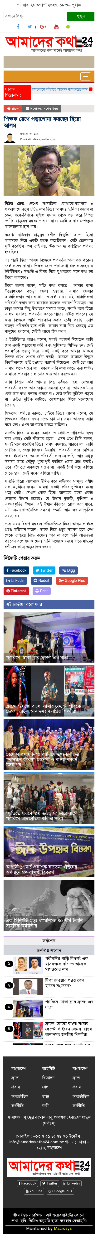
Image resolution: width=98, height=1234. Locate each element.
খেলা (46, 1087)
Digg (70, 570)
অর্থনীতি (17, 1105)
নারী (45, 1105)
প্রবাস (15, 1087)
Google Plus (74, 580)
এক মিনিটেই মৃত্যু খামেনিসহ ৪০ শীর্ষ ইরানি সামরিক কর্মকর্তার (44, 923)
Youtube (35, 1191)
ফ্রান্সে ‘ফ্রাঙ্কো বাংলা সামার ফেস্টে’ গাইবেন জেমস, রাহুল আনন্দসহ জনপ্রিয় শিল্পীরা (44, 708)
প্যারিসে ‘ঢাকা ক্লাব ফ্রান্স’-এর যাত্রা (37, 658)
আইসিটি (48, 1068)
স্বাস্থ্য (45, 1096)
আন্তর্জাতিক (19, 1096)
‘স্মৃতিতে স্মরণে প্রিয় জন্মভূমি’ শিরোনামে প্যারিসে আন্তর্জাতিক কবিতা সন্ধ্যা (41, 816)
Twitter (46, 570)
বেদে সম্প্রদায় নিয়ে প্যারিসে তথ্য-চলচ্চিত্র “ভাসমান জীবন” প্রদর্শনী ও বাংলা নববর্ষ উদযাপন (42, 760)
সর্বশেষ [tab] (49, 941)
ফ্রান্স (15, 1077)
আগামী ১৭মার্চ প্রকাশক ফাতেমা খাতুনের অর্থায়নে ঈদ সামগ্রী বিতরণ (41, 869)
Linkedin (17, 580)
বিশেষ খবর (50, 109)
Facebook (17, 570)
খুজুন (81, 16)
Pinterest (18, 591)
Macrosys (63, 1228)
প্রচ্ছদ (14, 109)
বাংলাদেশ (18, 1068)
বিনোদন (35, 109)
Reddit (43, 580)
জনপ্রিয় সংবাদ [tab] (49, 950)
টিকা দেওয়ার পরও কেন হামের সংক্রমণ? (64, 983)
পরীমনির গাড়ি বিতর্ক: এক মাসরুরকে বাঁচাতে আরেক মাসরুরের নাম (66, 964)
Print (43, 591)
